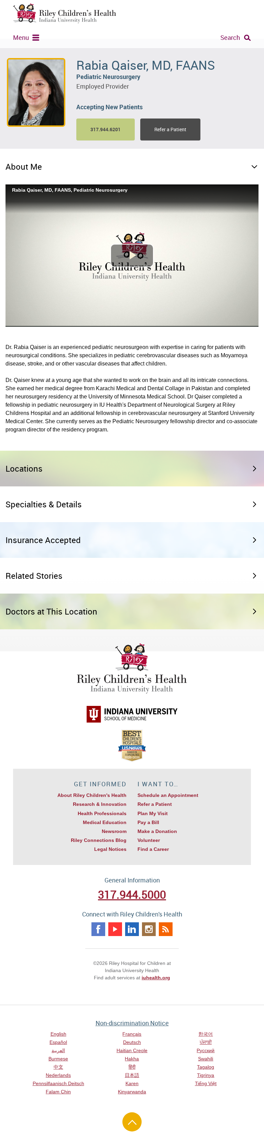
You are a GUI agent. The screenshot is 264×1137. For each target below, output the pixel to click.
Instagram (149, 929)
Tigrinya (205, 1075)
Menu (21, 37)
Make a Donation (157, 831)
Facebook (98, 929)
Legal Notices (110, 849)
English (58, 1034)
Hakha (132, 1058)
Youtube (115, 929)
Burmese (58, 1058)
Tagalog (205, 1067)
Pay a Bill (148, 822)
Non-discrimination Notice (132, 1023)
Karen (132, 1083)
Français (131, 1034)
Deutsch (132, 1042)
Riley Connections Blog (98, 840)
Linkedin (132, 929)
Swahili (205, 1058)
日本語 (132, 1075)
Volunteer (149, 840)
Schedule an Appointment (168, 795)
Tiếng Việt (206, 1083)
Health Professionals (102, 813)
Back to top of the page (132, 1122)
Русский (205, 1050)
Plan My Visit (153, 813)
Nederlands (58, 1075)
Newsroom (114, 831)
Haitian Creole (132, 1050)
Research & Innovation (99, 804)
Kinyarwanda (132, 1091)
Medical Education (104, 822)
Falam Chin (58, 1091)
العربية (58, 1050)
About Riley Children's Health (91, 795)
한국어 (205, 1034)
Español (58, 1042)
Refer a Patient (170, 129)
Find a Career (153, 849)
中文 (58, 1067)
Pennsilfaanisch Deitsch (58, 1083)
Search (230, 37)
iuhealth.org (156, 977)
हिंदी (132, 1067)
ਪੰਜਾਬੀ (206, 1042)
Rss (166, 929)
